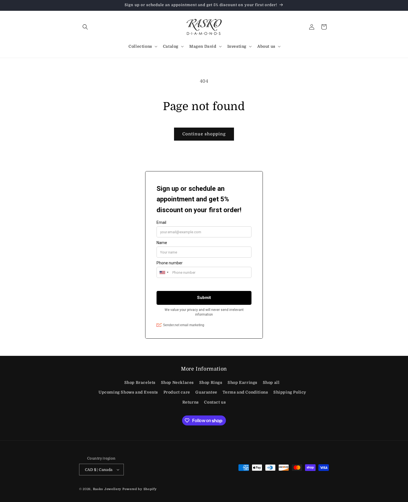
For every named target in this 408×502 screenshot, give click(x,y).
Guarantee (206, 392)
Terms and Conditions (245, 392)
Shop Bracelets (139, 382)
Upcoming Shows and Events (128, 392)
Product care (176, 392)
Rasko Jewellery (107, 489)
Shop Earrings (242, 382)
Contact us (215, 402)
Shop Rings (210, 382)
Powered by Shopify (139, 489)
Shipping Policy (289, 392)
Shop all (271, 382)
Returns (190, 402)
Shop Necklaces (177, 382)
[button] (85, 27)
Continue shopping (204, 133)
